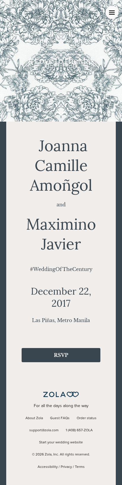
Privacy (66, 467)
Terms (80, 467)
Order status (87, 418)
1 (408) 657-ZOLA (79, 430)
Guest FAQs (60, 418)
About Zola (34, 418)
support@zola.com (44, 430)
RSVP (61, 355)
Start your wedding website (61, 442)
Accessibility (48, 467)
